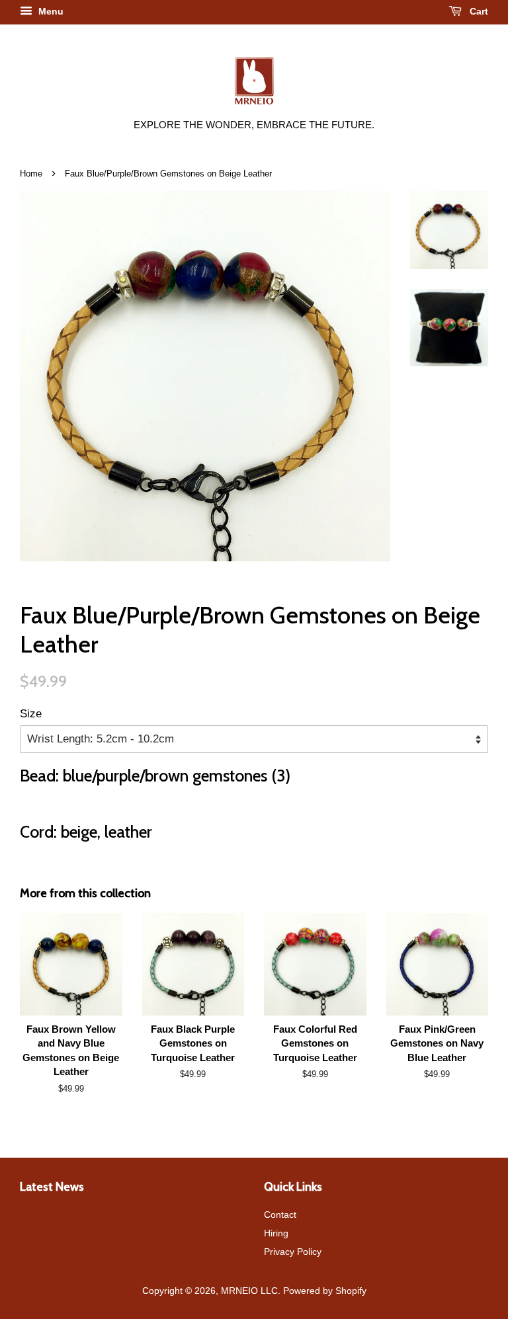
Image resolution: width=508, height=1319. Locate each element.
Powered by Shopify (324, 1290)
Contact (280, 1214)
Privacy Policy (292, 1251)
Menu (50, 11)
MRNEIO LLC (249, 1290)
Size (31, 713)
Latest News (52, 1186)
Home (31, 174)
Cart (477, 11)
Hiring (276, 1233)
